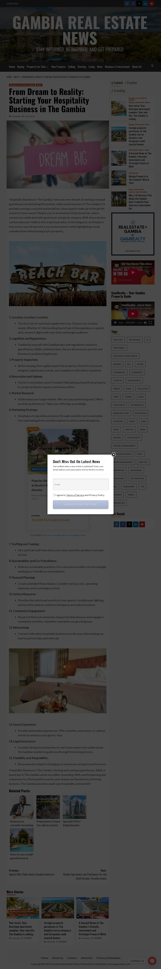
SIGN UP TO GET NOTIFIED (81, 504)
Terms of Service (75, 495)
